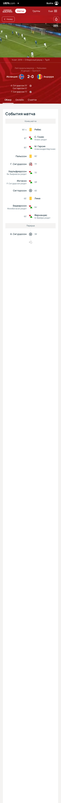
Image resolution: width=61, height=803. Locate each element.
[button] (52, 10)
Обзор (8, 99)
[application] (30, 40)
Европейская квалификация (7, 11)
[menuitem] (22, 10)
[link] (20, 10)
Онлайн (19, 99)
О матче (32, 99)
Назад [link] (10, 19)
